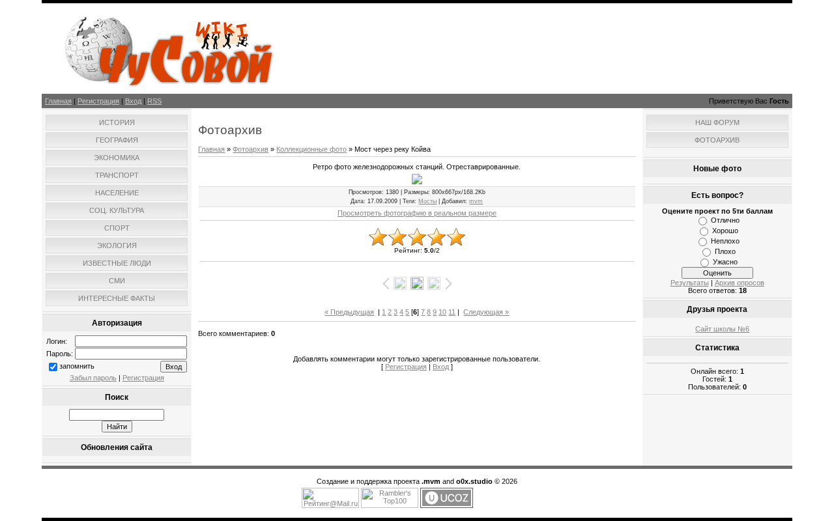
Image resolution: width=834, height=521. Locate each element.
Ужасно (725, 262)
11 (451, 312)
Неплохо (725, 241)
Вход (133, 101)
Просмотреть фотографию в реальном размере (417, 213)
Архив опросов (739, 283)
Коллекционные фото (311, 149)
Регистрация (98, 101)
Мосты (427, 201)
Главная (58, 101)
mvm (476, 201)
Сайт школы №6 (722, 329)
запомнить (76, 366)
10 (442, 312)
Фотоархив (250, 149)
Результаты (689, 283)
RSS (154, 101)
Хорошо (725, 230)
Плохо (725, 251)
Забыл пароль (93, 378)
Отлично (725, 220)
